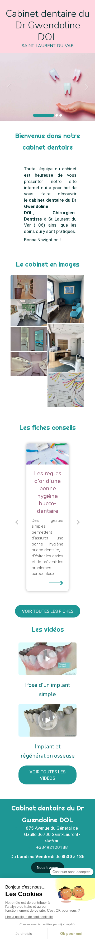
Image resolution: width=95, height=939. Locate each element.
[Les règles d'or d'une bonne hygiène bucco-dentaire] (47, 454)
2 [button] (56, 115)
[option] (47, 87)
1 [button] (43, 115)
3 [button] (60, 115)
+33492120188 (52, 847)
